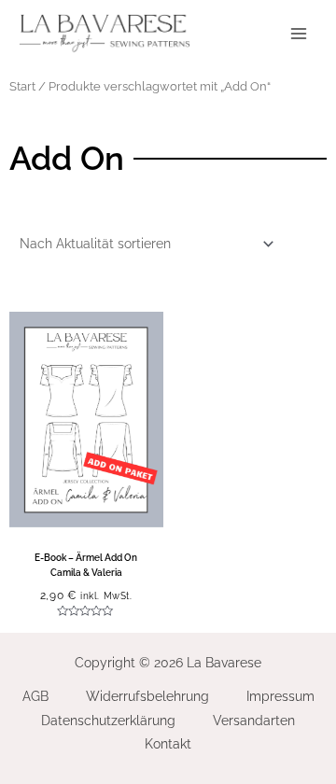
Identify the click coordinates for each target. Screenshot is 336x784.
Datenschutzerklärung (108, 720)
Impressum (280, 696)
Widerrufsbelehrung (147, 696)
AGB (35, 696)
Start (22, 86)
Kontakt (168, 743)
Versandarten (254, 720)
